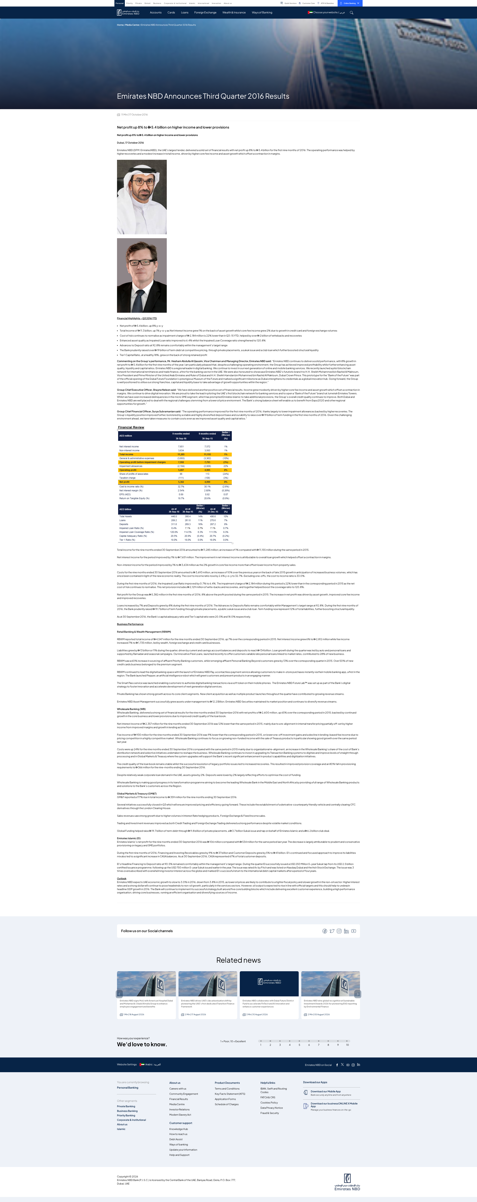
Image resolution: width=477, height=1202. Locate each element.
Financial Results (178, 1099)
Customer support (180, 1123)
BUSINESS (157, 3)
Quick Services (291, 3)
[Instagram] (353, 1065)
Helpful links (267, 1082)
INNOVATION (216, 3)
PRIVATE (138, 3)
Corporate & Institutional (131, 1120)
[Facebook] (337, 1065)
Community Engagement (183, 1093)
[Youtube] (348, 1065)
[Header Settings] (234, 3)
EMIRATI (148, 3)
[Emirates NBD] (130, 13)
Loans (184, 12)
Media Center (132, 24)
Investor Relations (179, 1109)
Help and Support (179, 1155)
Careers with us (177, 1088)
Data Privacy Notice (271, 1107)
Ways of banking (178, 1144)
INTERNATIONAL (203, 3)
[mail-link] (325, 931)
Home (120, 24)
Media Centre (177, 1104)
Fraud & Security (269, 1113)
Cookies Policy (269, 1102)
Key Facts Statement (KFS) (230, 1093)
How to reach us (178, 1134)
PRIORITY (129, 3)
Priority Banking (126, 1115)
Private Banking (126, 1106)
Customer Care (308, 3)
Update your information (183, 1149)
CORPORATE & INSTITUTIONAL (175, 3)
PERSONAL (120, 3)
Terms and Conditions (227, 1088)
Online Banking (350, 3)
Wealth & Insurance (234, 12)
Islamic (121, 1129)
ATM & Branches (327, 3)
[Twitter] (342, 1065)
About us (122, 1124)
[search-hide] (351, 12)
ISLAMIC (192, 3)
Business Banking (127, 1111)
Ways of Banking (262, 12)
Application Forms (225, 1099)
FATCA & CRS (267, 1097)
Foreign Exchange (205, 12)
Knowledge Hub (178, 1129)
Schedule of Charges (227, 1104)
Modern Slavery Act (180, 1114)
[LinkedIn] (358, 1065)
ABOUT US (228, 3)
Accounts (156, 12)
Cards (171, 12)
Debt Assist (176, 1139)
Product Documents (227, 1082)
